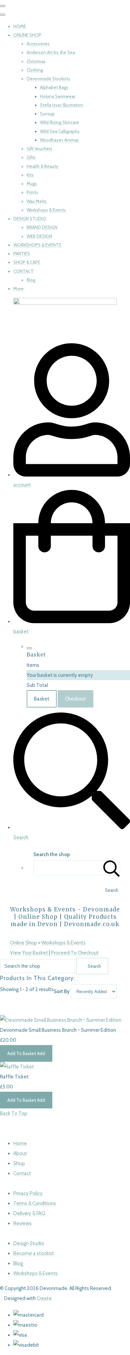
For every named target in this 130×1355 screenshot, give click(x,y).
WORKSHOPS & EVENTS (37, 245)
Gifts (31, 157)
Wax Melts (37, 201)
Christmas (36, 61)
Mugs (32, 183)
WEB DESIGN (39, 236)
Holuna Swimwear (57, 96)
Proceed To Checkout (75, 953)
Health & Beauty (42, 166)
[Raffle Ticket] (17, 1067)
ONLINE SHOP (27, 35)
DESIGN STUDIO (29, 218)
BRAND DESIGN (42, 227)
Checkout (75, 699)
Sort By (62, 991)
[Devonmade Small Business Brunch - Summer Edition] (60, 1020)
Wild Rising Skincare (59, 122)
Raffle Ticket (14, 1077)
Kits (30, 175)
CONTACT (23, 271)
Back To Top (13, 1113)
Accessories (38, 43)
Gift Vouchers (39, 148)
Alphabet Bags (54, 87)
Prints (32, 192)
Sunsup (47, 113)
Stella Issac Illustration (61, 105)
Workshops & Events (46, 210)
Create (44, 1298)
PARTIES (21, 253)
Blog (31, 280)
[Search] (111, 867)
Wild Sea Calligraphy (60, 131)
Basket (41, 699)
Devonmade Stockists (48, 78)
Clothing (35, 70)
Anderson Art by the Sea (51, 52)
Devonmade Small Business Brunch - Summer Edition (58, 1030)
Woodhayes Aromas (59, 140)
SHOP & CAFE (26, 262)
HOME (19, 26)
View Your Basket (29, 953)
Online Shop (23, 943)
